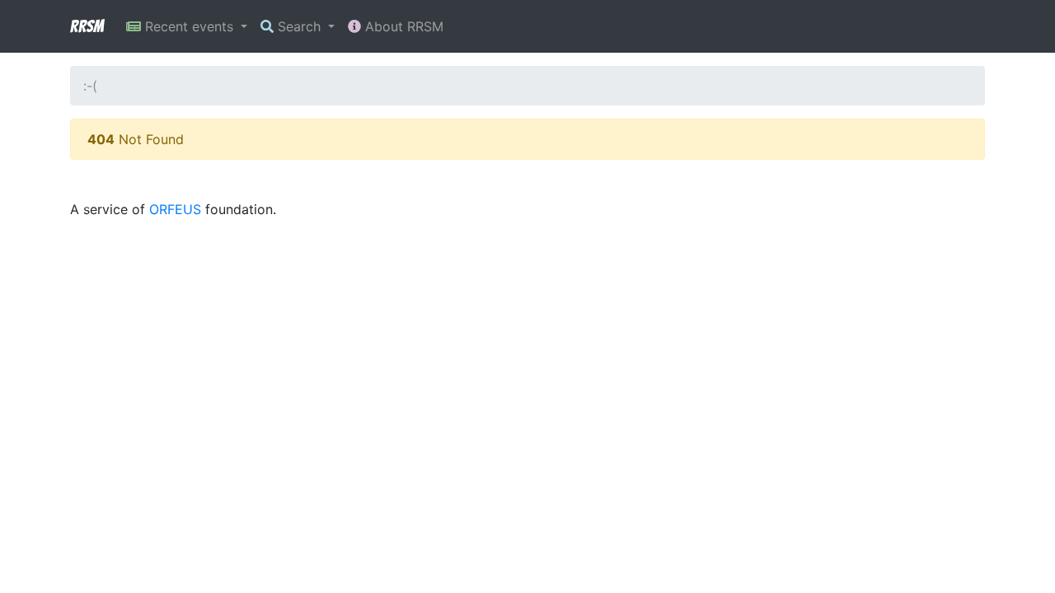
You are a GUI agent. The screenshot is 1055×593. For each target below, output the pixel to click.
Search (299, 26)
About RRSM (402, 26)
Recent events (189, 26)
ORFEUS (175, 209)
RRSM (86, 26)
